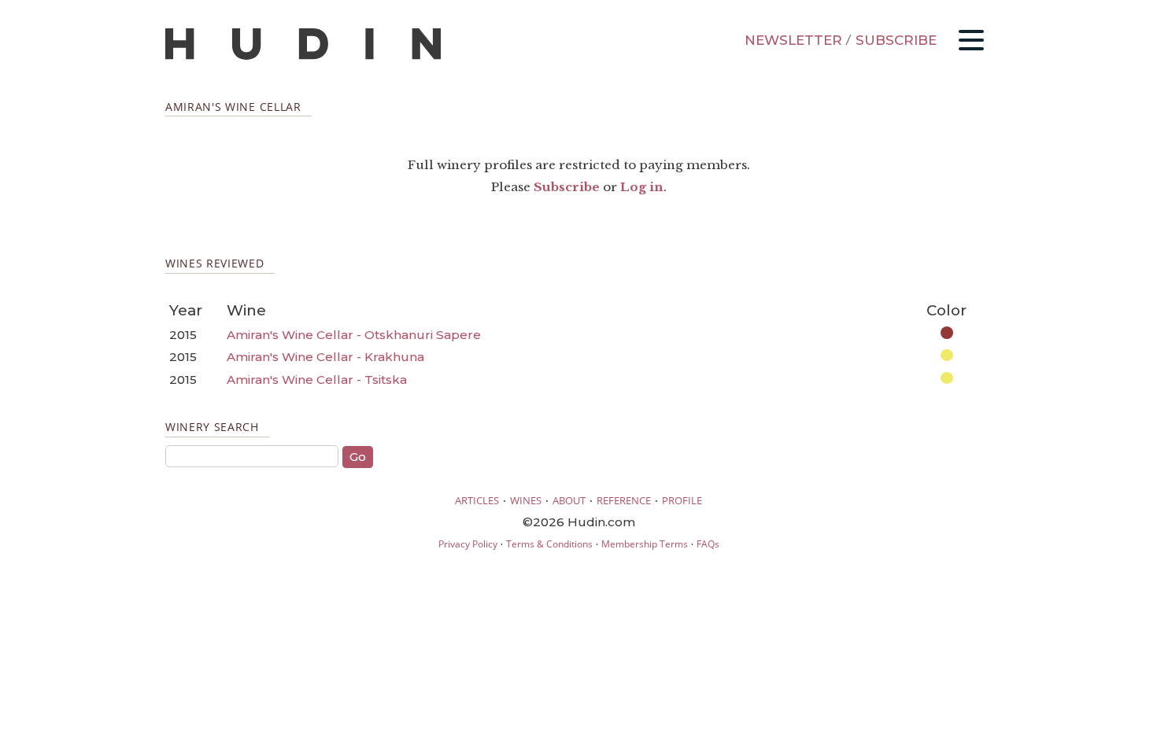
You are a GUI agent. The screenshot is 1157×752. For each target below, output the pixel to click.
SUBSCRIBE (896, 40)
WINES (526, 500)
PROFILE (682, 500)
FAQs (708, 544)
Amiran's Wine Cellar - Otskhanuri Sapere (354, 334)
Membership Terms (644, 544)
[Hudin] (303, 56)
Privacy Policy (467, 544)
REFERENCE (624, 500)
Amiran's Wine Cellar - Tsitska (317, 379)
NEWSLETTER (793, 40)
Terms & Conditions (549, 544)
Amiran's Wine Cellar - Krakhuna (325, 356)
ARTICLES (477, 500)
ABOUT (569, 500)
